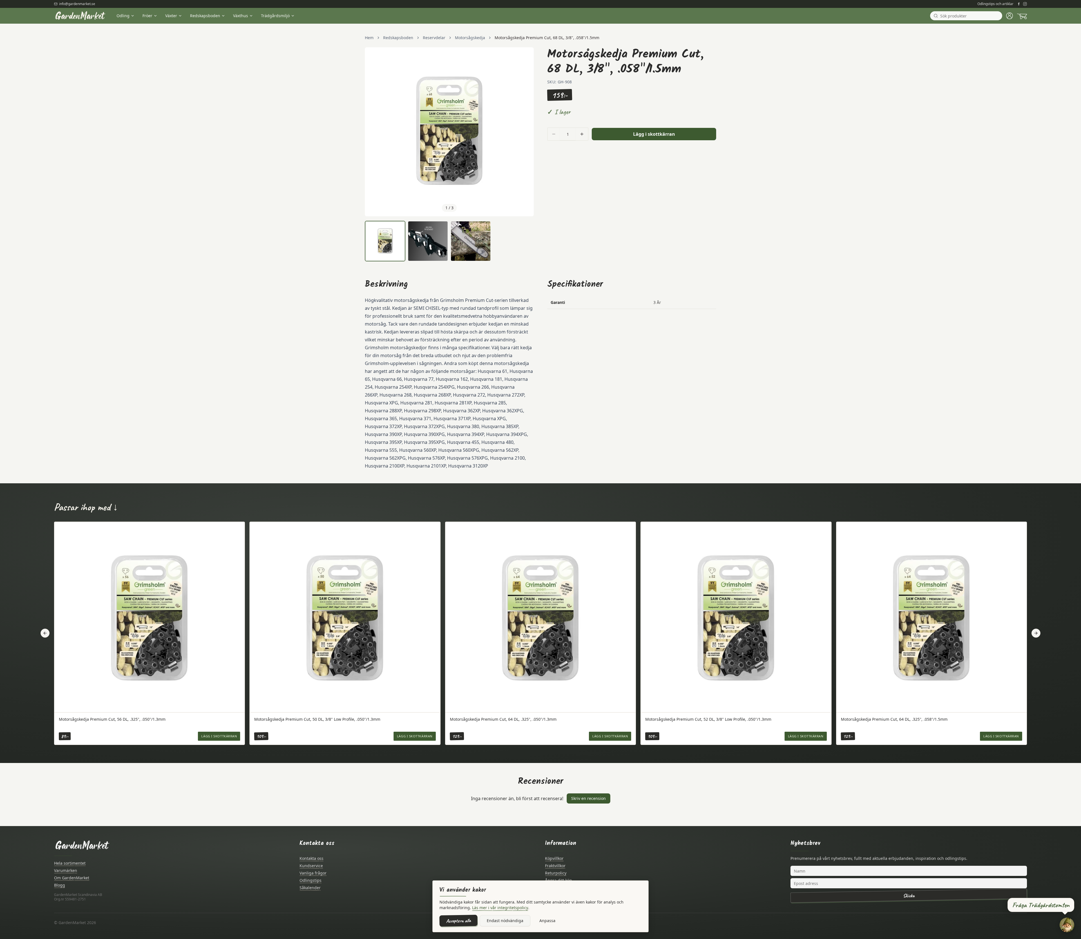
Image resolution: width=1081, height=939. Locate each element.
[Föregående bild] (372, 132)
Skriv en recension (588, 798)
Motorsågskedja (470, 37)
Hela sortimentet (70, 863)
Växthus (240, 15)
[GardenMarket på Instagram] (1025, 4)
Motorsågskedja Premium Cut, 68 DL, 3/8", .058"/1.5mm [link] (547, 37)
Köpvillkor (554, 858)
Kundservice (311, 865)
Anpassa (547, 920)
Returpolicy (555, 873)
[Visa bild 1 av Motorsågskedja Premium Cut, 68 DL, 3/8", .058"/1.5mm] (385, 241)
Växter (171, 15)
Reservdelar (434, 37)
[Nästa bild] (526, 132)
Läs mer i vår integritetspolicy (500, 907)
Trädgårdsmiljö (275, 15)
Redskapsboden (205, 15)
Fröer (147, 15)
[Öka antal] (582, 134)
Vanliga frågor (313, 873)
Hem (369, 37)
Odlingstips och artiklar (995, 4)
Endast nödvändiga (505, 920)
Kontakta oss (311, 858)
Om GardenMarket (71, 877)
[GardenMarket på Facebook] (1019, 4)
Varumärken (65, 870)
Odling (123, 15)
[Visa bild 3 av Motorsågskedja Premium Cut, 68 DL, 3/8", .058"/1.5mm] (470, 241)
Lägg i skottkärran (654, 134)
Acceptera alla (458, 920)
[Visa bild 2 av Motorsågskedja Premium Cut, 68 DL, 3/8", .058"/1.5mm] (428, 241)
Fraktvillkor (555, 865)
